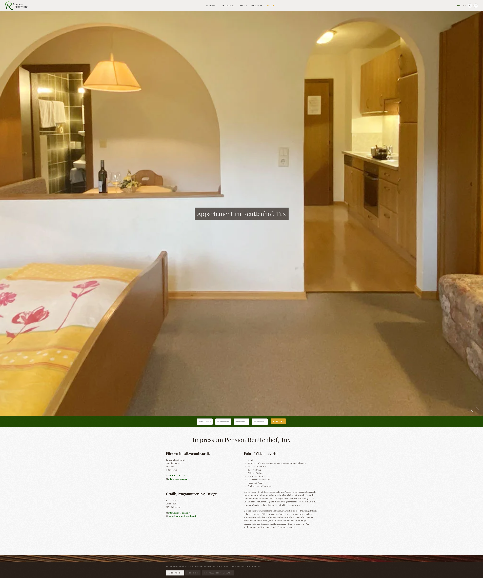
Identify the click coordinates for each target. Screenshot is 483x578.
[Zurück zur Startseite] (16, 5)
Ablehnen (193, 573)
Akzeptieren (175, 573)
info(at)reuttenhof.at (177, 478)
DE (458, 5)
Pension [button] (211, 5)
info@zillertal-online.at (179, 512)
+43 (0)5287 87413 (176, 475)
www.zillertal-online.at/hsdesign (183, 516)
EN (464, 5)
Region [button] (255, 5)
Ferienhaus (229, 5)
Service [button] (270, 5)
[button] (472, 409)
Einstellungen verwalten (217, 573)
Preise (243, 5)
